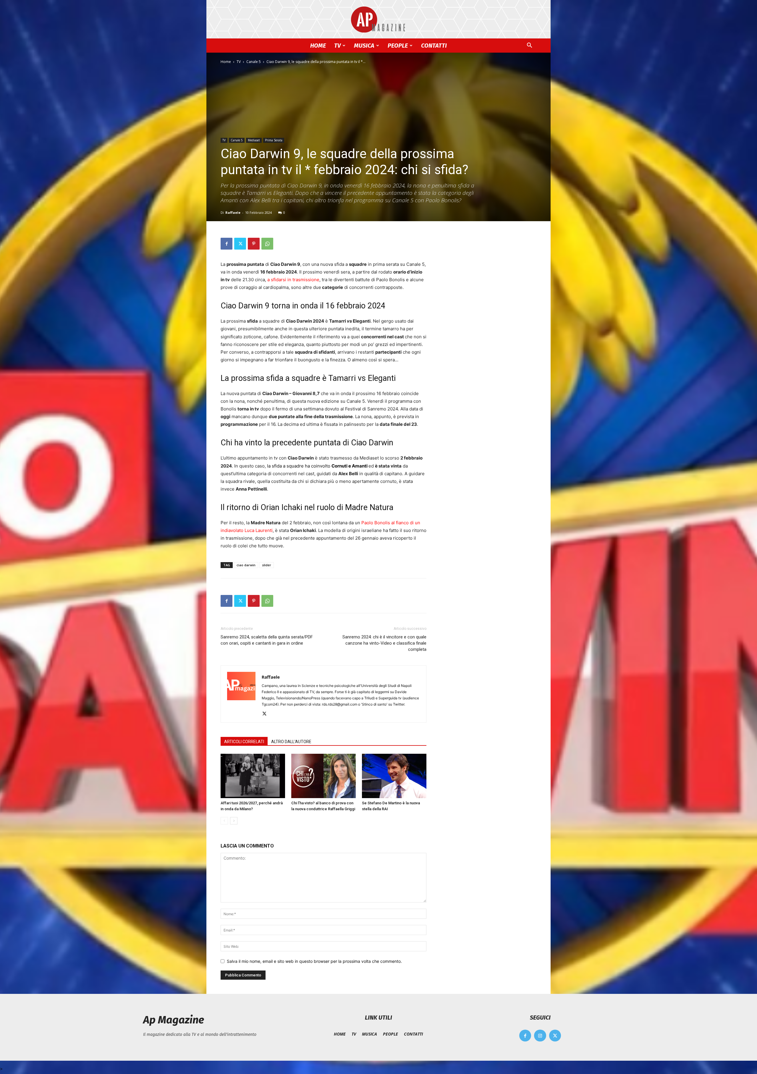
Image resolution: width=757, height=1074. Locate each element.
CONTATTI (434, 45)
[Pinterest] (254, 244)
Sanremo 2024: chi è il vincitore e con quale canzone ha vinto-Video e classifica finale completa (384, 643)
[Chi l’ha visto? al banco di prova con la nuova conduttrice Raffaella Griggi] (323, 776)
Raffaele (232, 212)
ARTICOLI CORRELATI (244, 741)
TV (337, 45)
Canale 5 (253, 61)
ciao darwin (246, 565)
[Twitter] (240, 244)
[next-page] (233, 820)
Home (226, 61)
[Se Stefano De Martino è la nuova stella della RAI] (394, 776)
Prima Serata (273, 140)
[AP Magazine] (378, 19)
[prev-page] (224, 820)
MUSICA (364, 45)
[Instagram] (540, 1036)
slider (266, 565)
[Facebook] (226, 244)
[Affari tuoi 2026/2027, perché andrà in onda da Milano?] (253, 776)
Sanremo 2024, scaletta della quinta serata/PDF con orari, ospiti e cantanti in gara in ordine (267, 640)
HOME (318, 45)
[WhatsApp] (267, 244)
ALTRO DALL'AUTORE (291, 741)
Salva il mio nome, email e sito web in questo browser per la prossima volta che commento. (314, 961)
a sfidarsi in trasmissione (293, 279)
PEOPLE (398, 45)
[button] (529, 46)
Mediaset (254, 140)
